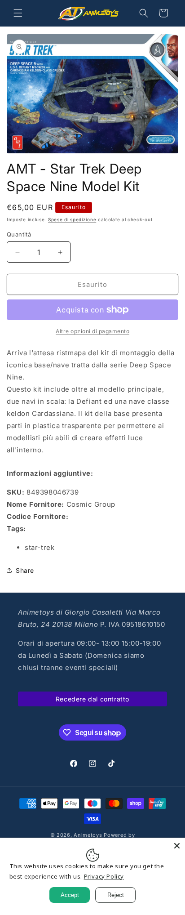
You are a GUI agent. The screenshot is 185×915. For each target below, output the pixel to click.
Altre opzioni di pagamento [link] (92, 331)
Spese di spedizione (72, 219)
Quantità (19, 234)
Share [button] (25, 570)
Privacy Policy (104, 876)
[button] (18, 13)
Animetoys (88, 835)
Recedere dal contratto (92, 699)
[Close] (176, 845)
